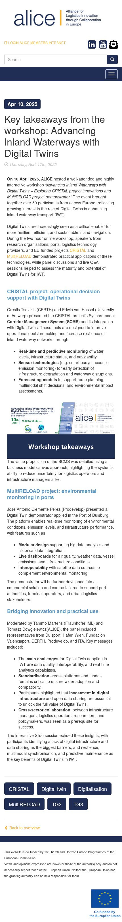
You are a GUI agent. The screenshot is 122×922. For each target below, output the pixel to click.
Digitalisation (92, 788)
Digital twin (53, 788)
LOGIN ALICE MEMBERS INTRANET (36, 42)
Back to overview (24, 827)
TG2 (57, 804)
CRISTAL (19, 788)
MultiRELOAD (24, 804)
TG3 (78, 804)
